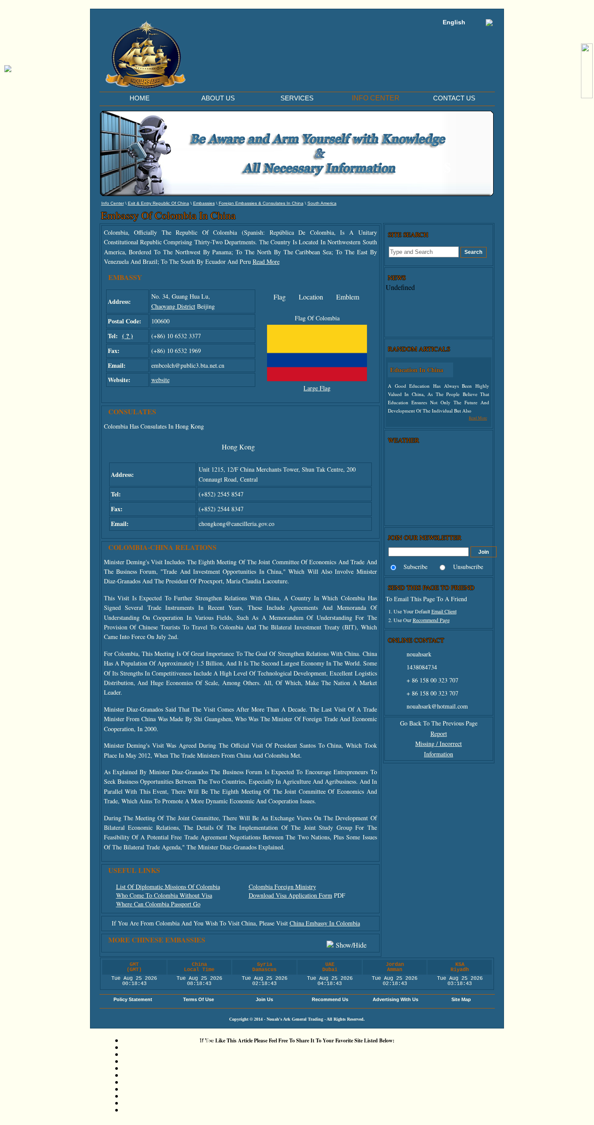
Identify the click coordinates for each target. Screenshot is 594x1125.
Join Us (264, 999)
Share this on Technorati (158, 1081)
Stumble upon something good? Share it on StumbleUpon (205, 1067)
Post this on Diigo (150, 1095)
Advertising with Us (395, 999)
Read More (266, 261)
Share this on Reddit (153, 1060)
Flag (280, 296)
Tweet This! (139, 1053)
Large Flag (317, 388)
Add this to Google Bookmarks (168, 1040)
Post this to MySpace (154, 1109)
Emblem (347, 296)
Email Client (444, 611)
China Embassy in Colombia (325, 923)
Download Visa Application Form (290, 895)
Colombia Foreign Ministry (282, 886)
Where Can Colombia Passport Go (158, 904)
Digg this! (138, 1047)
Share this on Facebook (157, 1102)
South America (322, 203)
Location (311, 296)
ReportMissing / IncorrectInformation (438, 744)
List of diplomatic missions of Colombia (168, 886)
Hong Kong (238, 446)
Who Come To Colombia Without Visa (164, 895)
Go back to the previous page (438, 723)
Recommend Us (330, 999)
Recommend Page (431, 619)
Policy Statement (132, 999)
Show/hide (350, 944)
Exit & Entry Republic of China (158, 203)
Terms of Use (198, 999)
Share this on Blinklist (155, 1088)
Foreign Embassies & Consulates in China (261, 203)
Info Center (112, 203)
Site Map (461, 999)
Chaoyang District (173, 306)
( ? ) (127, 335)
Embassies (204, 203)
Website (160, 380)
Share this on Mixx (151, 1074)
